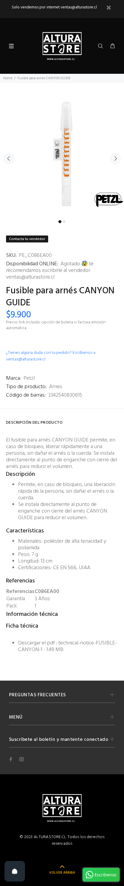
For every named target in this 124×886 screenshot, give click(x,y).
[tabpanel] (62, 155)
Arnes (55, 386)
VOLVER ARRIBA (62, 873)
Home (7, 78)
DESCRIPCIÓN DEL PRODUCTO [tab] (34, 422)
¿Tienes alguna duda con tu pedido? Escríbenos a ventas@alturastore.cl (50, 356)
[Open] (15, 871)
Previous (8, 158)
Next (115, 158)
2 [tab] (64, 221)
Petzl (29, 378)
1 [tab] (59, 221)
